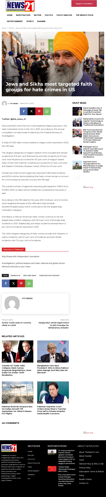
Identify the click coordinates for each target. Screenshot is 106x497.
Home (4, 28)
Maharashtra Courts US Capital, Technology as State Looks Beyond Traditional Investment (93, 122)
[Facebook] (24, 111)
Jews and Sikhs (29, 275)
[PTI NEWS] (5, 103)
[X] (31, 111)
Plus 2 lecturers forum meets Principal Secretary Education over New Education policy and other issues (67, 480)
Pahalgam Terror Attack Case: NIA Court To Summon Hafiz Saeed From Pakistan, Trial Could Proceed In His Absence (93, 152)
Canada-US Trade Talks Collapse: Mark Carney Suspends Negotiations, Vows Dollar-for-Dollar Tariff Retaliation (16, 370)
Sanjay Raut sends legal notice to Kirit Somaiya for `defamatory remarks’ (54, 325)
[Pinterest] (39, 111)
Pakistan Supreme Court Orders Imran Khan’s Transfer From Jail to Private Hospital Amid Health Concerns (51, 410)
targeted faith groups (49, 275)
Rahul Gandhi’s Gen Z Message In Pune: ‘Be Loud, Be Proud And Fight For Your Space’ (92, 111)
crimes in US (15, 275)
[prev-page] (74, 178)
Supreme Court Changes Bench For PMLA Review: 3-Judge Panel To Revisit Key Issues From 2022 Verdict (93, 167)
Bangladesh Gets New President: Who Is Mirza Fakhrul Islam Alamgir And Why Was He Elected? (52, 369)
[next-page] (78, 178)
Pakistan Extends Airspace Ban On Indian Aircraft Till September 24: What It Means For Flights (17, 410)
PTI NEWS (14, 103)
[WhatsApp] (47, 111)
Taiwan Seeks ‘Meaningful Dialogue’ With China (66, 469)
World (11, 28)
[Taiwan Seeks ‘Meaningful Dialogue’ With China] (52, 468)
